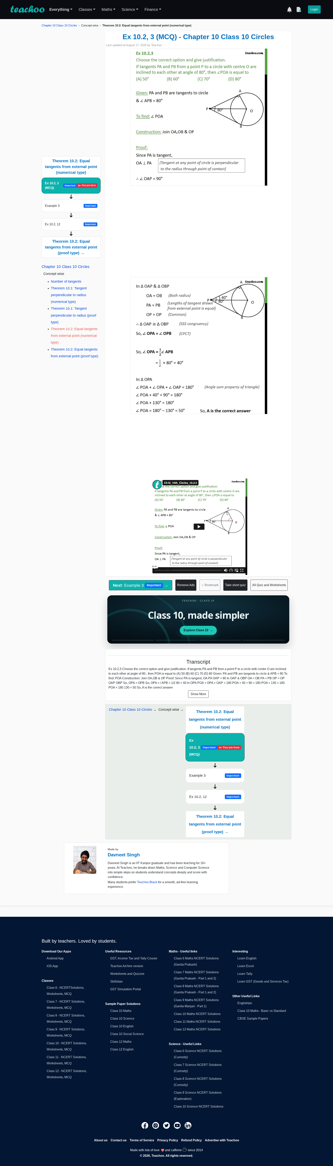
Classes (85, 9)
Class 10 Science (122, 1018)
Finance (151, 9)
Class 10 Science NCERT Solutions (198, 1106)
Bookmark (210, 585)
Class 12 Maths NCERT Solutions (197, 1029)
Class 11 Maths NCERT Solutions (197, 1021)
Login (314, 9)
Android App (55, 958)
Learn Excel (245, 966)
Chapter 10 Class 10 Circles (59, 25)
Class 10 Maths (120, 1010)
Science (128, 9)
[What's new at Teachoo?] (289, 9)
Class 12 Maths (120, 1041)
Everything (59, 9)
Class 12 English (122, 1049)
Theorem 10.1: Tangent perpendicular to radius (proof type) (73, 315)
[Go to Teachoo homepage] (27, 9)
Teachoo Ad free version (126, 966)
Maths (107, 9)
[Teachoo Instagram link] (156, 1125)
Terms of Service (142, 1140)
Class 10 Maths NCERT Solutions (197, 1014)
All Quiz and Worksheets (269, 585)
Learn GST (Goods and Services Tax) (262, 981)
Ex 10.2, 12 (70, 224)
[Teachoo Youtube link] (178, 1125)
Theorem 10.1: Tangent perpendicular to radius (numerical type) (69, 295)
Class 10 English (122, 1026)
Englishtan (244, 1003)
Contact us (119, 1140)
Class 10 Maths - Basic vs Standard (261, 1010)
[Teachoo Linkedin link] (188, 1125)
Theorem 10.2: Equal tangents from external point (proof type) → (71, 247)
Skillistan (116, 981)
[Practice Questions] (298, 9)
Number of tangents (66, 281)
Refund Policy (191, 1140)
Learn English (246, 958)
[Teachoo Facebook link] (145, 1125)
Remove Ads (186, 585)
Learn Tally (244, 973)
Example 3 (70, 205)
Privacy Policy (167, 1140)
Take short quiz (235, 585)
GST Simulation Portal (125, 989)
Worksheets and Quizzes (127, 973)
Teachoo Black (147, 882)
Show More (198, 694)
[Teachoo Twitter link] (167, 1125)
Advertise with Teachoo (222, 1140)
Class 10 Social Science (127, 1034)
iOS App (52, 966)
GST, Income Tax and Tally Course (133, 958)
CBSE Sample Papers (252, 1018)
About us (101, 1140)
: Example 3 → (140, 585)
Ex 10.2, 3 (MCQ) (70, 185)
